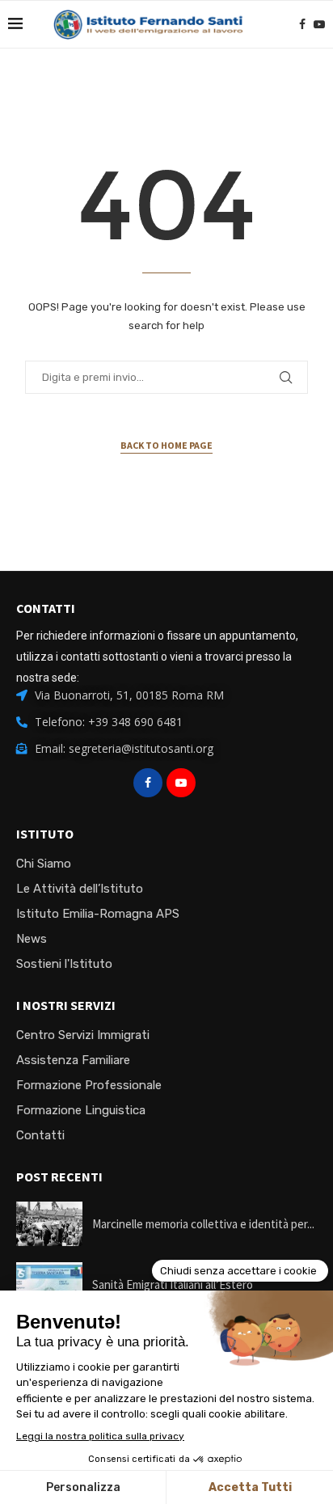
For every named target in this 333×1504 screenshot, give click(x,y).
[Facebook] (302, 24)
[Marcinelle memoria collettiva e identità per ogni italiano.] (49, 1224)
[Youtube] (319, 24)
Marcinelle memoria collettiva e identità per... (203, 1224)
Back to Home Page (166, 445)
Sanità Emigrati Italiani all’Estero (172, 1284)
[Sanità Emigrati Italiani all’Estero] (49, 1284)
